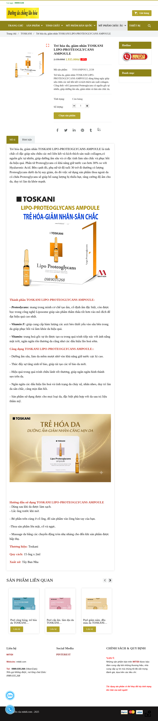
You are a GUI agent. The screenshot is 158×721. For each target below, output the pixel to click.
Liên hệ (16, 629)
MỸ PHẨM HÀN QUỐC (79, 25)
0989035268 (19, 3)
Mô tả (12, 139)
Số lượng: (59, 107)
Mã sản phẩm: (61, 69)
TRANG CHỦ (15, 25)
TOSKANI (27, 33)
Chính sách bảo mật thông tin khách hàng (126, 654)
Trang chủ (12, 33)
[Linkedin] (74, 130)
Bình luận (27, 139)
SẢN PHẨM (33, 25)
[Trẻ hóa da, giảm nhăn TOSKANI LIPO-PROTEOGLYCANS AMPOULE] (57, 130)
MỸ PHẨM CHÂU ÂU (111, 25)
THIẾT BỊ (134, 25)
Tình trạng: (59, 99)
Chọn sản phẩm (67, 115)
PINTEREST (63, 654)
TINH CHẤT (53, 25)
